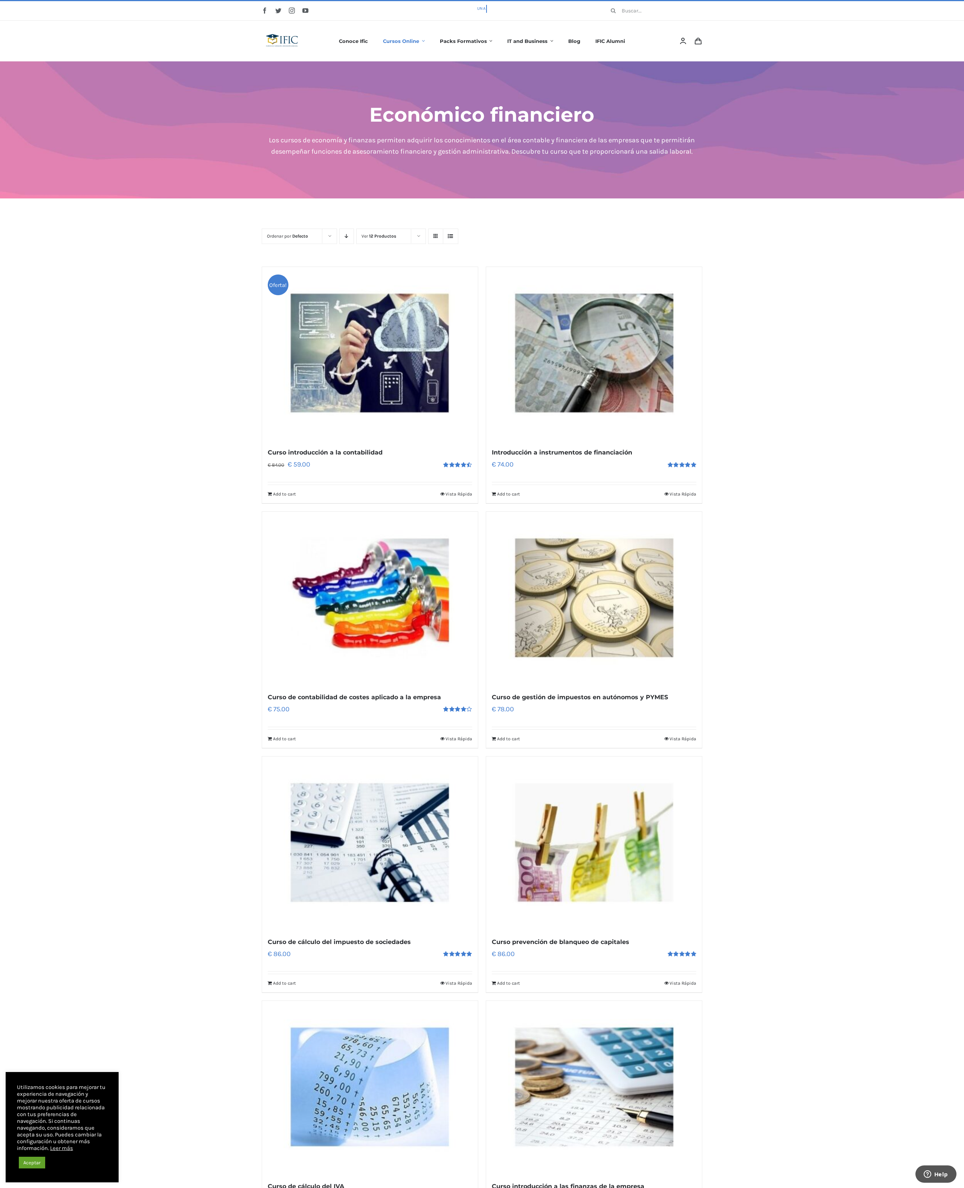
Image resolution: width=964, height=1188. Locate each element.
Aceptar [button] (32, 1162)
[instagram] (292, 11)
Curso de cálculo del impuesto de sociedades (339, 942)
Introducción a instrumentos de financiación (562, 452)
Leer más (61, 1148)
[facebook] (265, 11)
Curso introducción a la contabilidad (325, 452)
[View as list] (450, 236)
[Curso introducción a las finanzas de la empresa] (594, 1087)
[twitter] (278, 11)
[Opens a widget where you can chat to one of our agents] (935, 1174)
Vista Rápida (458, 494)
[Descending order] (346, 236)
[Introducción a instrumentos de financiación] (594, 353)
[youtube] (305, 11)
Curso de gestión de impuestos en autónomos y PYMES (580, 697)
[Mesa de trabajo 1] (282, 29)
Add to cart (284, 494)
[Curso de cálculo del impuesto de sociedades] (370, 842)
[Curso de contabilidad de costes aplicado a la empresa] (370, 598)
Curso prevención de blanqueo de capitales (560, 942)
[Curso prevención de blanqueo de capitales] (594, 842)
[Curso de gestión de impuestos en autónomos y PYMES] (594, 598)
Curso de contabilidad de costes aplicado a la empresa (354, 697)
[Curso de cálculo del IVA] (370, 1087)
